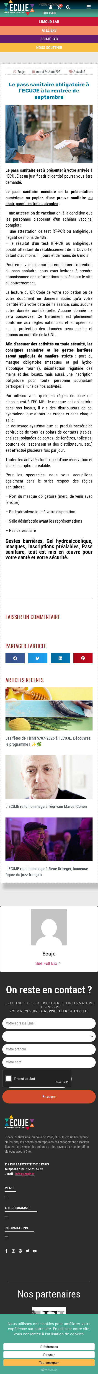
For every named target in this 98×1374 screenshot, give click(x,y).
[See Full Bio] (60, 963)
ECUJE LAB (49, 39)
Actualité (79, 72)
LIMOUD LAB (49, 21)
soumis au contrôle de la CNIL (31, 334)
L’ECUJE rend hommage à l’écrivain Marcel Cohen (46, 806)
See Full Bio (46, 963)
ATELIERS (49, 30)
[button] (68, 7)
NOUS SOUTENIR (49, 47)
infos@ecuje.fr (24, 1174)
